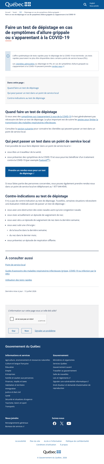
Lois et (61, 378)
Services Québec (60, 363)
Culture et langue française (17, 363)
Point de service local (15, 264)
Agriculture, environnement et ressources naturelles (27, 360)
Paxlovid (44, 160)
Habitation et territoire (14, 385)
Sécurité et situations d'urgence (18, 399)
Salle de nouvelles (60, 374)
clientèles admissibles (25, 64)
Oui (15, 331)
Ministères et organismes (64, 360)
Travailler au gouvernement (65, 370)
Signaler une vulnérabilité (70, 381)
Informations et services (17, 355)
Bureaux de (13, 426)
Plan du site (35, 441)
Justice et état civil (13, 392)
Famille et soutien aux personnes (19, 378)
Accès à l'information (53, 441)
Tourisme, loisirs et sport (16, 403)
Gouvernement (60, 355)
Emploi (8, 370)
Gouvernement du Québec (23, 346)
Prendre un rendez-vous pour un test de (27, 172)
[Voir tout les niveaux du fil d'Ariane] (20, 12)
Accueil (7, 12)
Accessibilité (20, 441)
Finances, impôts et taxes (16, 381)
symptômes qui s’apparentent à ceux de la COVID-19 (46, 116)
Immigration (10, 388)
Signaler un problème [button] (45, 330)
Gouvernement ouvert (62, 367)
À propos (64, 444)
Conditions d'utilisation (46, 444)
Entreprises (10, 374)
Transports (10, 406)
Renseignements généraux (16, 423)
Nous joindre (94, 6)
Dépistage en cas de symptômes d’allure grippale (41, 12)
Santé (15, 12)
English (92, 3)
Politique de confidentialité (77, 441)
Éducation (9, 367)
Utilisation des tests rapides (18, 280)
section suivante (25, 128)
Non (28, 331)
